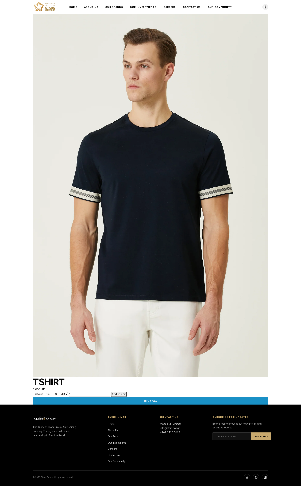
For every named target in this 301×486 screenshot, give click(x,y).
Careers (170, 7)
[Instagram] (247, 477)
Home (73, 7)
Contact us (192, 7)
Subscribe (261, 436)
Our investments (143, 7)
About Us (91, 7)
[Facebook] (256, 477)
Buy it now (150, 400)
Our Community (220, 7)
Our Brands (114, 7)
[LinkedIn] (265, 477)
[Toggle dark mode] (265, 7)
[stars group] (45, 7)
